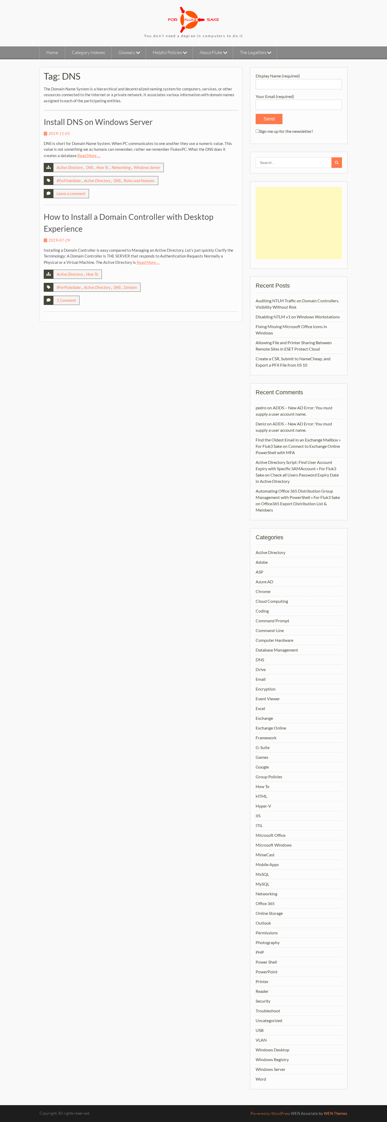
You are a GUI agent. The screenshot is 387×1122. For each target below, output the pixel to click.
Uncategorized (269, 1020)
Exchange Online (271, 727)
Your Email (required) (275, 96)
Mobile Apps (267, 864)
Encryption (266, 688)
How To (102, 167)
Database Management (277, 649)
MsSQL (262, 874)
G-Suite (263, 747)
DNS (89, 167)
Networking (121, 167)
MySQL (262, 883)
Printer (262, 981)
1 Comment (66, 300)
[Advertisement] (299, 223)
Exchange (264, 718)
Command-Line (270, 630)
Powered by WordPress (270, 1113)
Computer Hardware (274, 640)
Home (52, 52)
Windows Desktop (272, 1049)
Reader (262, 991)
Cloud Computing (272, 601)
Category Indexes (88, 52)
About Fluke (211, 52)
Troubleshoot (268, 1010)
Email (261, 679)
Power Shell (266, 961)
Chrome (263, 591)
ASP (259, 571)
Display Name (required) (278, 75)
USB (260, 1030)
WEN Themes (336, 1113)
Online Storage (269, 913)
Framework (266, 737)
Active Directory (70, 167)
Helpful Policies (167, 52)
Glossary (126, 52)
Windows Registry (272, 1059)
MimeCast (265, 854)
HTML (261, 796)
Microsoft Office (270, 835)
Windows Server (147, 167)
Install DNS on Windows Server (98, 122)
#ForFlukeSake (69, 180)
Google (262, 766)
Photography (268, 942)
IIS (258, 815)
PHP (260, 952)
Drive (261, 669)
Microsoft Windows (274, 844)
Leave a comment (71, 193)
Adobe (262, 562)
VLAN (261, 1039)
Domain (130, 287)
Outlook (263, 922)
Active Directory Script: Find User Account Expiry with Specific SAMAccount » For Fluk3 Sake (296, 468)
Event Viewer (268, 698)
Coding (262, 610)
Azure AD (264, 581)
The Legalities (253, 52)
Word (261, 1078)
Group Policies (269, 776)
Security (263, 1000)
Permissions (267, 932)
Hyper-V (263, 805)
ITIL (259, 825)
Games (262, 757)
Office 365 (265, 903)
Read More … (88, 155)
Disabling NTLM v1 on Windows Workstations (298, 316)
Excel (260, 708)
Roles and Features (139, 180)
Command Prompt (272, 620)
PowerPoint (266, 971)
